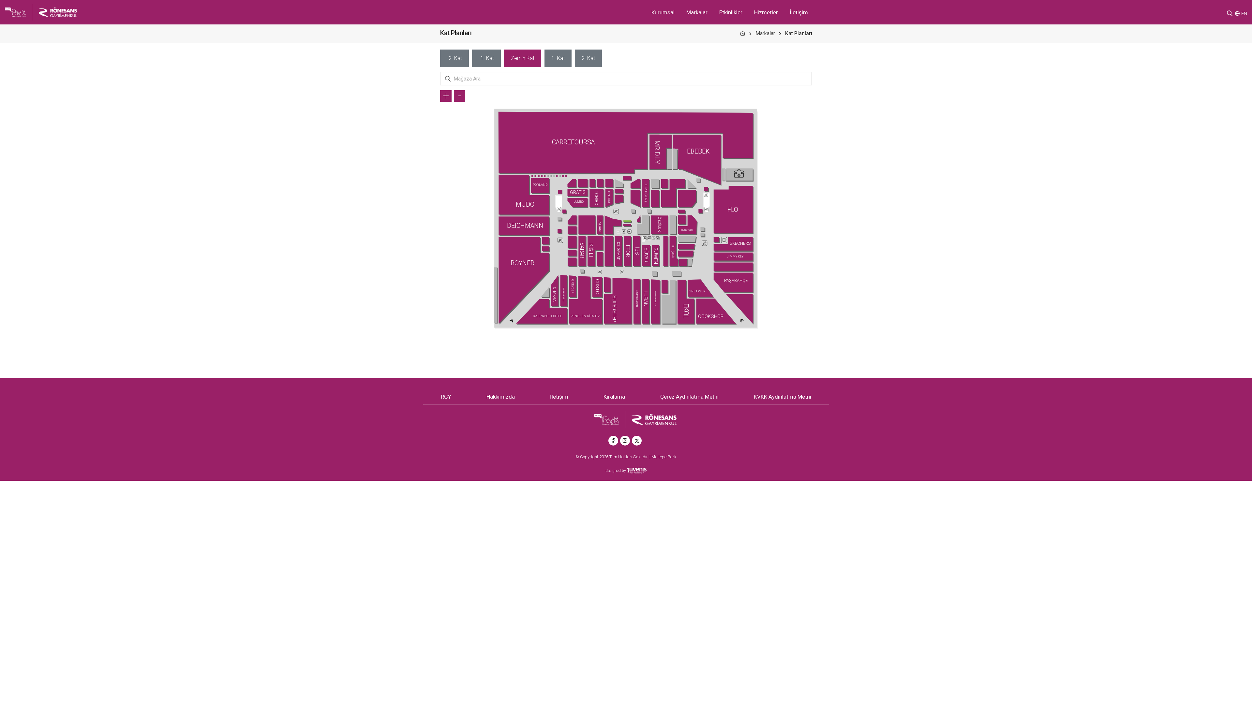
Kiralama (614, 396)
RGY (446, 396)
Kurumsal (663, 12)
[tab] (454, 58)
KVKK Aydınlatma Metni (782, 396)
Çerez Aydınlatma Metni (689, 396)
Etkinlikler (730, 12)
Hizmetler (766, 12)
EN (1244, 14)
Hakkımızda (500, 396)
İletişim (799, 12)
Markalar (697, 12)
